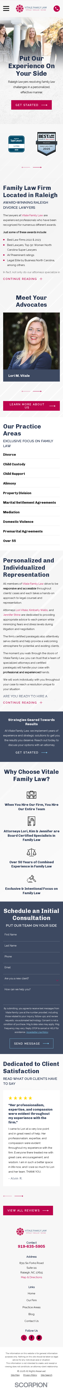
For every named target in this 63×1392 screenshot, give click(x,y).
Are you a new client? (17, 978)
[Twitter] (24, 1337)
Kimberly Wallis (38, 610)
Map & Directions (31, 1277)
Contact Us (31, 1321)
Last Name (10, 945)
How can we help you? (18, 989)
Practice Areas (31, 1307)
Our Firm (31, 1300)
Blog (31, 1314)
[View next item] (37, 167)
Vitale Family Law (32, 215)
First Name (11, 934)
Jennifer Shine (11, 614)
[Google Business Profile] (39, 1337)
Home (31, 1293)
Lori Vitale (22, 610)
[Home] (31, 8)
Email (8, 967)
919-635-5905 (31, 1246)
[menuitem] (15, 1375)
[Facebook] (31, 1337)
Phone (8, 956)
